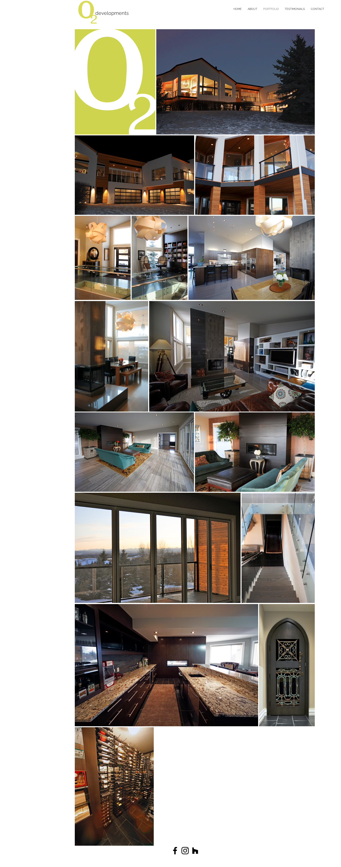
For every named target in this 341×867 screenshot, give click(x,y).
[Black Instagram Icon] (185, 851)
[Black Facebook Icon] (175, 851)
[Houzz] (195, 851)
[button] (132, 13)
